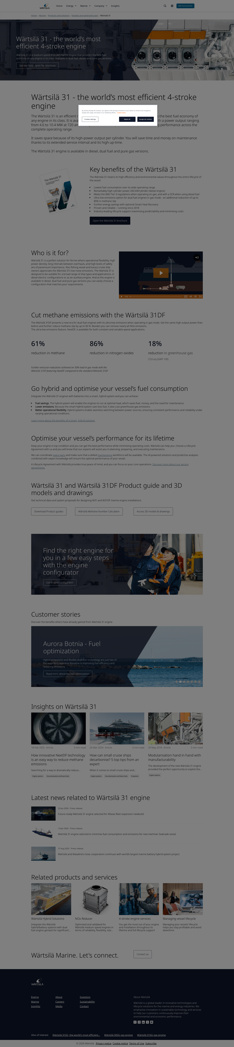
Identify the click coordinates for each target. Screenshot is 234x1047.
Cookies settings (90, 119)
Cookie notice (121, 113)
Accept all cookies (145, 119)
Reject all (127, 119)
